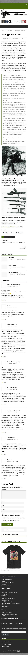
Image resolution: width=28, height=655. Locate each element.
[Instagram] (18, 7)
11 (10, 278)
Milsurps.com (4, 606)
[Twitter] (15, 7)
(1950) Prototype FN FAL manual (9, 228)
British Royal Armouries (6, 581)
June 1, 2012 (13, 276)
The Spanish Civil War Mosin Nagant (9, 616)
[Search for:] (14, 531)
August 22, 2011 (7, 38)
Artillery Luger (4, 595)
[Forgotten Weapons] (14, 17)
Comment (3, 491)
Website (3, 511)
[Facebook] (12, 7)
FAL (13, 238)
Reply (4, 301)
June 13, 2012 (13, 269)
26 (16, 270)
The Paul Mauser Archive (6, 614)
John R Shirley (10, 389)
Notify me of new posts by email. (11, 522)
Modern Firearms (5, 608)
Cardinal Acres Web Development (18, 653)
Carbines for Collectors (6, 599)
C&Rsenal (3, 597)
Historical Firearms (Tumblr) (7, 584)
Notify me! (5, 636)
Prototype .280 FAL (13, 267)
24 (10, 263)
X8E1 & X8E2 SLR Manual (15, 274)
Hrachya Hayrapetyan (12, 286)
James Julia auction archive (7, 603)
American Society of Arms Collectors (9, 594)
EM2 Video (11, 259)
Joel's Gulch (3, 586)
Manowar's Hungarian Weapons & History (10, 605)
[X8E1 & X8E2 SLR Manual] (4, 276)
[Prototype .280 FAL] (4, 268)
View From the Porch (6, 587)
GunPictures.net (5, 602)
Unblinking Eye (4, 617)
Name (3, 502)
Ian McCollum (16, 38)
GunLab (3, 583)
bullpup (7, 238)
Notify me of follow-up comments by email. (14, 520)
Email (3, 507)
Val (7, 307)
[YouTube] (9, 7)
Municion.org (4, 609)
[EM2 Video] (4, 261)
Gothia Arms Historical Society (8, 600)
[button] (26, 4)
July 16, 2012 (13, 261)
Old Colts (3, 611)
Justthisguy (10, 439)
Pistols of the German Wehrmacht (9, 613)
